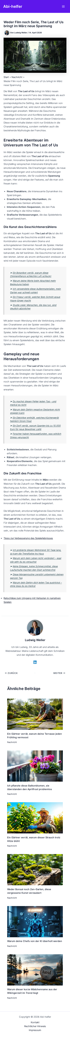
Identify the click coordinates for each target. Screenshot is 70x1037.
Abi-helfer (12, 6)
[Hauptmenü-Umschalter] (63, 6)
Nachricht (12, 742)
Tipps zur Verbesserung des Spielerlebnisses (28, 538)
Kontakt (35, 1022)
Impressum (35, 1030)
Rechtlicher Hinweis (35, 1026)
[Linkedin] (35, 662)
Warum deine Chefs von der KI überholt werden (34, 941)
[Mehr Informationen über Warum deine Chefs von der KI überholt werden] (35, 921)
